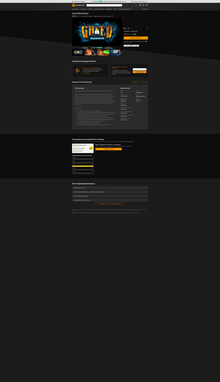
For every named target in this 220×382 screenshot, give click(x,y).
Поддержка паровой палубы (127, 111)
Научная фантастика (133, 31)
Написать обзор (108, 149)
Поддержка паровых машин (127, 115)
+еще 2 (125, 109)
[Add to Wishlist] (147, 28)
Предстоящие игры (98, 9)
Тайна (115, 9)
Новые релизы (108, 9)
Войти (136, 5)
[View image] (78, 52)
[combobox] (110, 5)
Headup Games (124, 105)
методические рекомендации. (127, 141)
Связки (90, 9)
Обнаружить (75, 9)
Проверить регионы (127, 42)
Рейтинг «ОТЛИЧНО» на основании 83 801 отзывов (114, 1)
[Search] (121, 5)
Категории (83, 9)
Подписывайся (139, 71)
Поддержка (145, 9)
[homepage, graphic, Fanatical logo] (78, 5)
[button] (79, 1)
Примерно (135, 82)
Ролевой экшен (126, 31)
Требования (144, 82)
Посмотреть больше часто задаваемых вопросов (110, 203)
